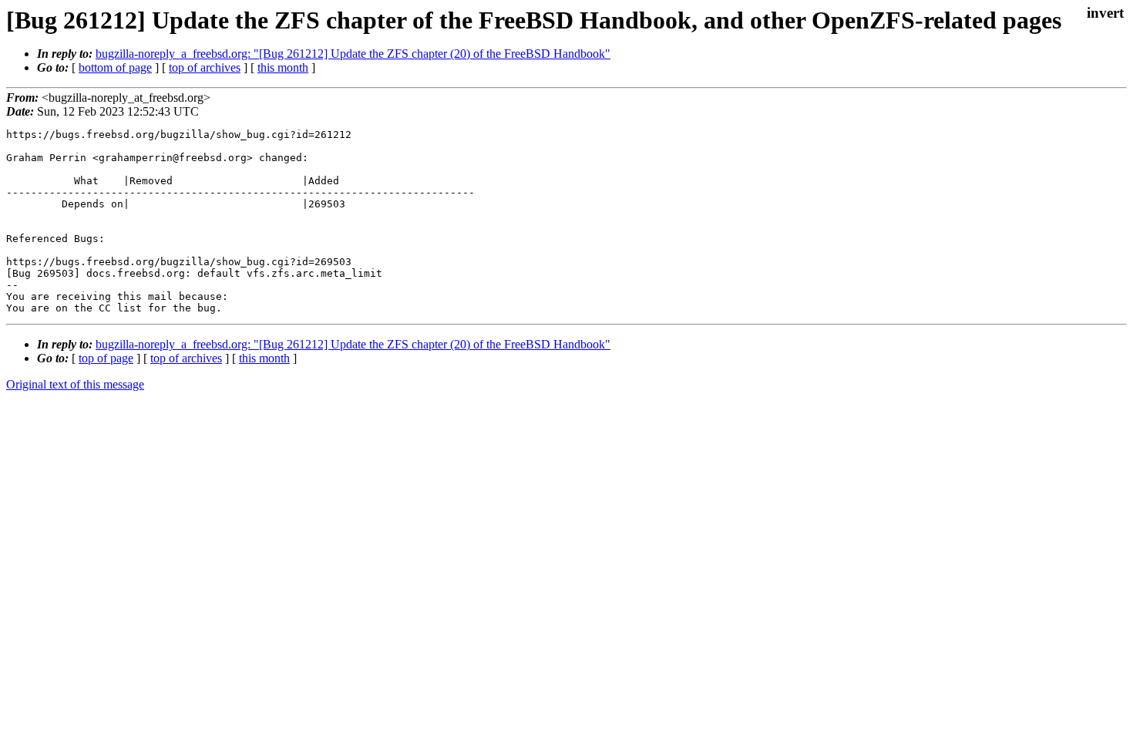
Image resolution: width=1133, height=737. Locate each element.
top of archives (204, 67)
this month (282, 67)
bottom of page (115, 67)
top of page (106, 358)
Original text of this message (75, 384)
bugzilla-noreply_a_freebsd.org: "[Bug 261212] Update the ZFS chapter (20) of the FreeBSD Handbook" (353, 53)
